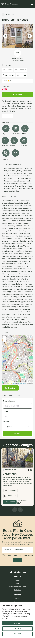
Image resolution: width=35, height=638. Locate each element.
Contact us (17, 602)
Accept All (17, 623)
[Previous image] (5, 36)
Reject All (17, 634)
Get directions (10, 388)
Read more (7, 116)
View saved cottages (17, 60)
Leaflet (14, 383)
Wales (17, 583)
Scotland (17, 580)
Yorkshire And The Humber (17, 586)
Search (17, 433)
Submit (17, 560)
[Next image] (30, 36)
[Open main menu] (32, 4)
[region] (17, 620)
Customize (17, 628)
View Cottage (10, 502)
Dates (5, 411)
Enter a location (9, 401)
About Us (18, 598)
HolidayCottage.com (11, 4)
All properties (9, 15)
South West (17, 590)
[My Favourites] (28, 4)
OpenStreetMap (22, 383)
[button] (17, 358)
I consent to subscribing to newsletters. (18, 555)
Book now (17, 95)
